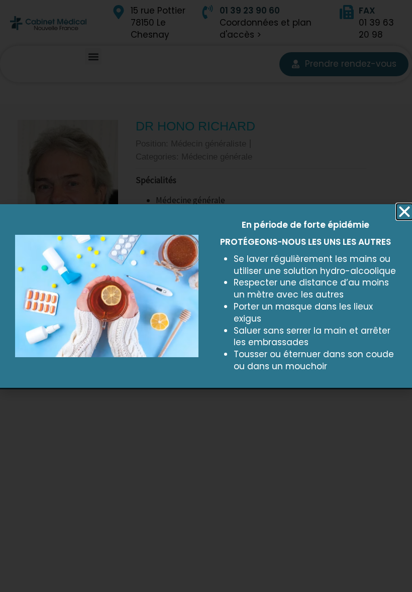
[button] (404, 211)
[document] (206, 296)
